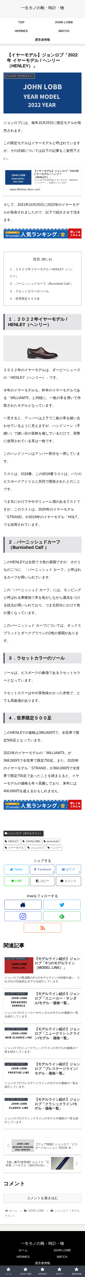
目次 (36, 259)
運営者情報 (42, 1263)
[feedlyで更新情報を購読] (62, 916)
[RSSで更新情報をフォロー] (42, 928)
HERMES (23, 1256)
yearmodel (53, 841)
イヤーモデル (16, 847)
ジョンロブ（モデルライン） (25, 833)
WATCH (62, 1256)
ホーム (23, 1250)
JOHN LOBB (62, 1250)
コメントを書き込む (42, 1198)
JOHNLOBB (33, 841)
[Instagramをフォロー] (23, 916)
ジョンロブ (37, 847)
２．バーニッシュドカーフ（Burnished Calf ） (41, 283)
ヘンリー (56, 847)
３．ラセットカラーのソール (29, 291)
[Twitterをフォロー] (62, 905)
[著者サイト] (23, 905)
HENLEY (13, 841)
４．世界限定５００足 (24, 298)
